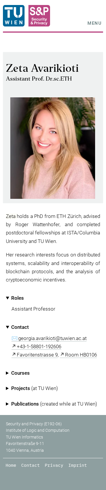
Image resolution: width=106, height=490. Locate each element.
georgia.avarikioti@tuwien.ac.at (52, 338)
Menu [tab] (94, 23)
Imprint (77, 465)
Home (11, 465)
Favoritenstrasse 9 (37, 355)
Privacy (54, 465)
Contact (30, 465)
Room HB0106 (81, 355)
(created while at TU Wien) (54, 404)
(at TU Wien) (34, 388)
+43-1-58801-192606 (39, 346)
